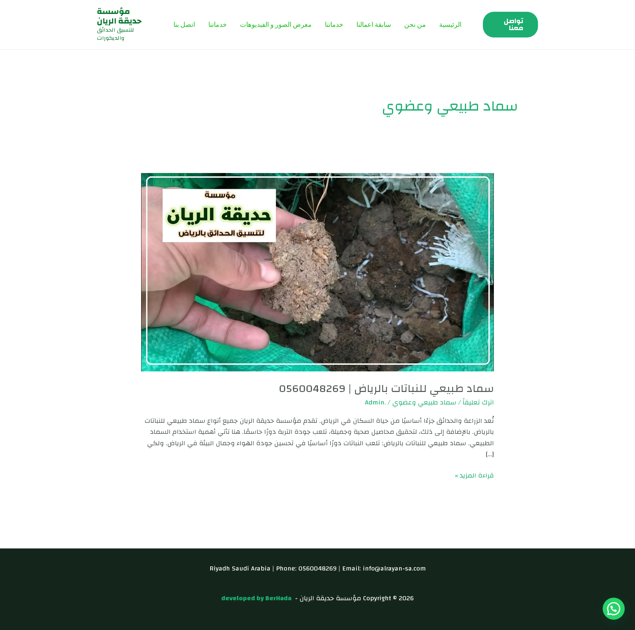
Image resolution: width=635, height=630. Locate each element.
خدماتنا (334, 24)
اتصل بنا (184, 24)
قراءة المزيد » (474, 476)
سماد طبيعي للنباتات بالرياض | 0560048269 (386, 388)
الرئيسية (450, 24)
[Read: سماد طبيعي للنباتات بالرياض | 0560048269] (317, 272)
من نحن (415, 24)
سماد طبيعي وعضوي (424, 402)
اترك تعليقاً (478, 402)
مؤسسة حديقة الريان (119, 16)
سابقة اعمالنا (373, 24)
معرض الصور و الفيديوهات (276, 24)
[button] (510, 24)
